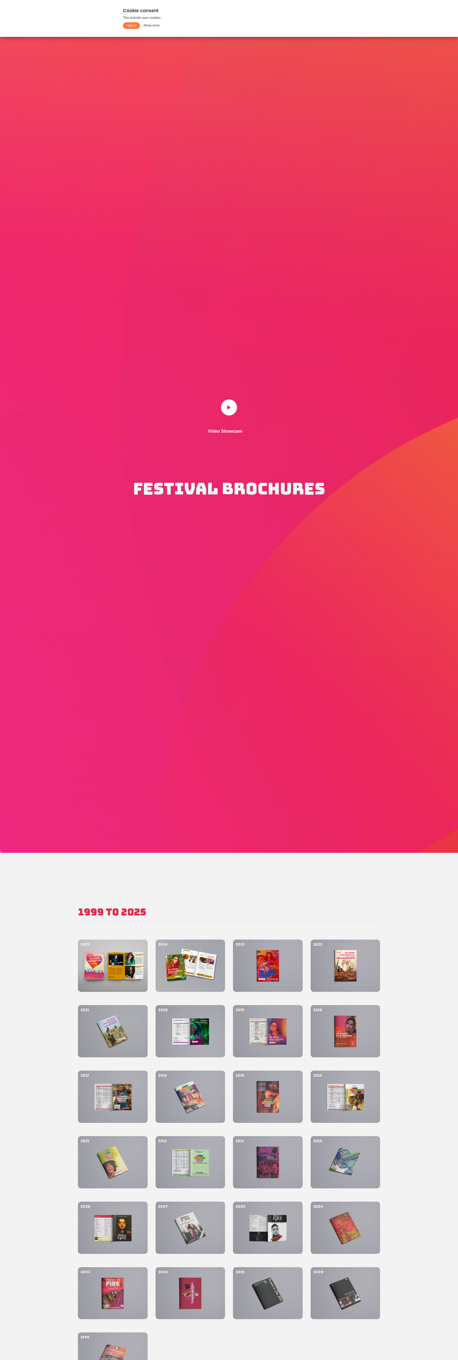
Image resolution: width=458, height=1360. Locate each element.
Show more (151, 25)
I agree (131, 25)
